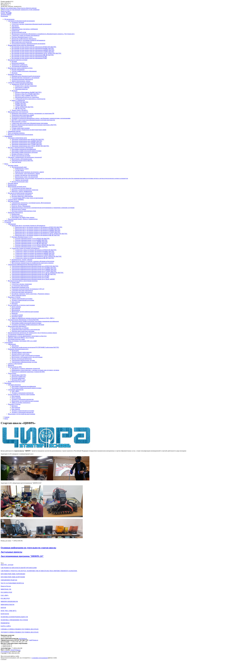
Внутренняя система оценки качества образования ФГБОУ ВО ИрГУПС (34, 47)
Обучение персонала (14, 384)
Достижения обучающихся (20, 66)
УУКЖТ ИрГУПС (20, 105)
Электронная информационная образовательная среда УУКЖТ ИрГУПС (34, 271)
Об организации (9, 19)
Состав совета (19, 170)
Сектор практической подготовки (22, 298)
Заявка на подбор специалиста (21, 402)
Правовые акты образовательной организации (26, 76)
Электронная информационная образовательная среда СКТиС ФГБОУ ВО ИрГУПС (38, 272)
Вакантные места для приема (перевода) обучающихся (28, 40)
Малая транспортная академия (21, 155)
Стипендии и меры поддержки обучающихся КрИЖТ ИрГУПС (34, 251)
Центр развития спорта (19, 295)
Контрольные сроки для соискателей (26, 177)
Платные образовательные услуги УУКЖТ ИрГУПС (31, 246)
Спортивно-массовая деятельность (22, 290)
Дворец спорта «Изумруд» (20, 110)
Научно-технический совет (20, 181)
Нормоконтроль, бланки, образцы (22, 259)
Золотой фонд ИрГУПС (19, 375)
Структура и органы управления (22, 284)
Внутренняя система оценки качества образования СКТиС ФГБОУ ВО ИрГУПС (36, 53)
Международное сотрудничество (22, 42)
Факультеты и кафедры (22, 87)
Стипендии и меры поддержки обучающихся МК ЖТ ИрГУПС (34, 258)
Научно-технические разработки (22, 194)
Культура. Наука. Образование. (21, 206)
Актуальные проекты (11, 552)
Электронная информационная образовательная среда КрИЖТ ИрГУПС (34, 267)
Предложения (16, 308)
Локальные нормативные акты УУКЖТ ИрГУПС (27, 144)
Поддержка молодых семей (16, 339)
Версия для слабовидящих (9, 8)
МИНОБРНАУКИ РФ (7, 604)
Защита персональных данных (21, 81)
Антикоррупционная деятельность (22, 79)
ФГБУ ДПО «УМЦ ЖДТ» (9, 610)
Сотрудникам (8, 342)
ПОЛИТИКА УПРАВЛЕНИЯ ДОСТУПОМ (14, 620)
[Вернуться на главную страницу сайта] (20, 9)
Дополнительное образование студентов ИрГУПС (23, 319)
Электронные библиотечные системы (23, 360)
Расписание (4, 16)
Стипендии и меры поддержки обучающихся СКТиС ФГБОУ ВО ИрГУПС (38, 256)
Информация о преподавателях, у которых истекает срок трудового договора (35, 370)
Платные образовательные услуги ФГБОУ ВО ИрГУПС (32, 238)
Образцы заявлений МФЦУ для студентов (21, 337)
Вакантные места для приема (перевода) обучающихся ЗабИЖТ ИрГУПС (37, 230)
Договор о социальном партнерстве (23, 393)
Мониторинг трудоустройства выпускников (25, 311)
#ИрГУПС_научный (7, 564)
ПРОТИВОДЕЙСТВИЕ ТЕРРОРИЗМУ (13, 574)
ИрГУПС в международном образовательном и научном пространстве (33, 120)
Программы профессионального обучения (25, 152)
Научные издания (13, 201)
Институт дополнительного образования (20, 147)
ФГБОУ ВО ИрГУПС (21, 102)
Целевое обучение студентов (20, 154)
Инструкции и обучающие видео (22, 159)
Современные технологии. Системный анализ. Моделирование (31, 203)
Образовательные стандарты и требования (25, 29)
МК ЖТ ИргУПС (20, 108)
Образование (16, 27)
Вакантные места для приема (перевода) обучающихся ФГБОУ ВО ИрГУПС (38, 227)
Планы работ (16, 282)
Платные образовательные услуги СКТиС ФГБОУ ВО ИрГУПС (35, 245)
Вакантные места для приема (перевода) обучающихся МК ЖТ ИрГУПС (37, 235)
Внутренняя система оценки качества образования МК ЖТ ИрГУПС (33, 55)
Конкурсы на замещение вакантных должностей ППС (28, 371)
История (14, 61)
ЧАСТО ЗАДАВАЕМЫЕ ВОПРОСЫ (12, 583)
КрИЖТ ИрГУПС (20, 103)
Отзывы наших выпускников (21, 128)
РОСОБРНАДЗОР (6, 592)
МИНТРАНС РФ (6, 589)
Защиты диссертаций (21, 180)
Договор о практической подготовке (23, 300)
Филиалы (14, 73)
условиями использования (39, 658)
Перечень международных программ (23, 331)
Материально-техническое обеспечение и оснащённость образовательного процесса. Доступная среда (43, 34)
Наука (6, 164)
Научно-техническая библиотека (22, 358)
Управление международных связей (23, 115)
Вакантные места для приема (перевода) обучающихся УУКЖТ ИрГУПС (37, 232)
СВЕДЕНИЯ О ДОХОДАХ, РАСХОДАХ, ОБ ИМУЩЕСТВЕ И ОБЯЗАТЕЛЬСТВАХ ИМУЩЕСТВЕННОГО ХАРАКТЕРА (39, 571)
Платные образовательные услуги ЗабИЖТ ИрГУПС (31, 242)
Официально (12, 224)
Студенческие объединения (20, 285)
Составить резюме (17, 315)
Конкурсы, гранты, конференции (22, 191)
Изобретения (15, 214)
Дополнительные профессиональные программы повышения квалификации (35, 321)
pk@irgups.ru (23, 638)
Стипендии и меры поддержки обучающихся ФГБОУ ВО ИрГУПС (36, 250)
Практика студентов (14, 297)
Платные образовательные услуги (22, 37)
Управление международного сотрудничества (26, 329)
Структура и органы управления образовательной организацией (31, 24)
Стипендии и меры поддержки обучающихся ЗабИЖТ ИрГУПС (35, 253)
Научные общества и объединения (22, 196)
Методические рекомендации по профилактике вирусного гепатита (32, 263)
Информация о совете (22, 168)
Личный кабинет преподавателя (21, 352)
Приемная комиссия (21, 89)
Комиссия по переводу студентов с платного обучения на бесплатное (33, 261)
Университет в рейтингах (19, 64)
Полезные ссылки (17, 126)
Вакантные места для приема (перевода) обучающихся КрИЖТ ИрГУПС (37, 229)
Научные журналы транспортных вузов (24, 211)
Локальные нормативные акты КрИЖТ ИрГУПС (27, 142)
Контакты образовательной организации (20, 134)
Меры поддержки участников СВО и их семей (22, 341)
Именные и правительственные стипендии (25, 190)
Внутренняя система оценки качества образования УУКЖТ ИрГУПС (33, 51)
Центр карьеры (16, 306)
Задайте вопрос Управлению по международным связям (29, 129)
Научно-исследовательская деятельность (20, 193)
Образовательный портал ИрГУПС (22, 160)
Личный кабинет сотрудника (20, 354)
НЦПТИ (3, 607)
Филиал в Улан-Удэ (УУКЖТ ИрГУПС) (27, 94)
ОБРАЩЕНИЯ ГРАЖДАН (9, 580)
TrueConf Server (16, 162)
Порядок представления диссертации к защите (29, 172)
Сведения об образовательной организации (21, 21)
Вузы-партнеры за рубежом (20, 328)
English (3, 13)
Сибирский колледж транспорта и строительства (30, 99)
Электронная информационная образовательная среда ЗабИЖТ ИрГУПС (34, 269)
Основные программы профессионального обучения (28, 324)
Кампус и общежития (18, 100)
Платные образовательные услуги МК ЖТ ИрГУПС (31, 243)
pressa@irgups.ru (15, 650)
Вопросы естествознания (19, 204)
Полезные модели (17, 216)
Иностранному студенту (19, 121)
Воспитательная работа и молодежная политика (23, 280)
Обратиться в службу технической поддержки (26, 355)
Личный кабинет (6, 14)
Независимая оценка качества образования (21, 45)
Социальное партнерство (15, 389)
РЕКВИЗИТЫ (5, 623)
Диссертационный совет (19, 167)
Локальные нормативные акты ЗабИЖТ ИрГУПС (27, 141)
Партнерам (7, 383)
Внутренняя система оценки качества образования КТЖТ (29, 56)
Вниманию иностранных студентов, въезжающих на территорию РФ (33, 113)
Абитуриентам (8, 220)
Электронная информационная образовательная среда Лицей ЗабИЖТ (33, 279)
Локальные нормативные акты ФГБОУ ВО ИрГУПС (28, 139)
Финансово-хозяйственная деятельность (24, 38)
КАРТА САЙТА (6, 626)
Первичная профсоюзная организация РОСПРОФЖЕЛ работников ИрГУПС (35, 347)
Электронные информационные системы (24, 362)
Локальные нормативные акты (17, 138)
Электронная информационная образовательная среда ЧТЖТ (30, 277)
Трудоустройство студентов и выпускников (21, 305)
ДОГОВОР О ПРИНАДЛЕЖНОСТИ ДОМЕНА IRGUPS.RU (20, 632)
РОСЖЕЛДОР (5, 598)
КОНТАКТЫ (5, 614)
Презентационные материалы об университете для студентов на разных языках (32, 332)
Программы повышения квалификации (24, 149)
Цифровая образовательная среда (18, 349)
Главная (6, 417)
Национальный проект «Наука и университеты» (23, 219)
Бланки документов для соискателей (26, 175)
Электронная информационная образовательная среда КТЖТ (30, 276)
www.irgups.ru (5, 651)
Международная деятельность (17, 326)
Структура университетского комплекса (20, 82)
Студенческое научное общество (21, 188)
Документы (15, 25)
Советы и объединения (15, 363)
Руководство (15, 30)
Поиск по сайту (5, 11)
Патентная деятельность (15, 212)
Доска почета (12, 373)
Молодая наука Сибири (19, 209)
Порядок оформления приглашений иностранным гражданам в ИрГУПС (34, 125)
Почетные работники (18, 378)
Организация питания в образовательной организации (28, 43)
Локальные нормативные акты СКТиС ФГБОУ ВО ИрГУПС (30, 146)
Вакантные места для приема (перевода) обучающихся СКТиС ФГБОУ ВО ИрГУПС (41, 233)
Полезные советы (17, 316)
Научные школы (13, 183)
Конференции (12, 185)
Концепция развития (18, 63)
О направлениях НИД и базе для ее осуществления (27, 198)
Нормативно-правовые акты (20, 287)
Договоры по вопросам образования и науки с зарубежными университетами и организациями (41, 118)
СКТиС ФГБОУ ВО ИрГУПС (24, 107)
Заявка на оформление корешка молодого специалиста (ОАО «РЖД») (33, 318)
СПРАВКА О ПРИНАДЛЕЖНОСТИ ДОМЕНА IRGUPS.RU (20, 629)
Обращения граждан (14, 131)
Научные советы (13, 165)
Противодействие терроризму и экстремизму (25, 77)
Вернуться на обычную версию (27, 8)
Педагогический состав (19, 32)
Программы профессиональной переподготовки (26, 151)
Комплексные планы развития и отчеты (20, 68)
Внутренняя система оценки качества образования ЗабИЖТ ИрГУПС (33, 50)
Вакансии (15, 313)
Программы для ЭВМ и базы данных (23, 217)
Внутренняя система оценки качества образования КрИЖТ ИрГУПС (33, 48)
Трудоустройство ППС (15, 367)
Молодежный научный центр (17, 186)
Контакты (15, 303)
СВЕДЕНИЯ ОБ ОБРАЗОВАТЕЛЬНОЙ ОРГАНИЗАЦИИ (19, 567)
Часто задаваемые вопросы (16, 133)
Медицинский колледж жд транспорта (27, 97)
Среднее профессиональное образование (24, 71)
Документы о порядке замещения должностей (26, 368)
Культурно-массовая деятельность (22, 292)
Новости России (6, 586)
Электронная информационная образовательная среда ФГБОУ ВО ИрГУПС (35, 266)
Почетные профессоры (19, 376)
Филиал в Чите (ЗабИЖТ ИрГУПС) (26, 95)
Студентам (7, 222)
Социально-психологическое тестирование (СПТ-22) (28, 289)
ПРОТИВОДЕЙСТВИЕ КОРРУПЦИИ (13, 577)
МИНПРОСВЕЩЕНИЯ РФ (9, 601)
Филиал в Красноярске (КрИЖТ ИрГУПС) (28, 92)
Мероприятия (16, 310)
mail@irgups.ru (33, 640)
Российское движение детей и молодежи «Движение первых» (31, 293)
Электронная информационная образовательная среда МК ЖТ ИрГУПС (34, 274)
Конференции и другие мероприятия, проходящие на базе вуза (27, 336)
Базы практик (16, 302)
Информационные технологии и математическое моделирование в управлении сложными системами (43, 207)
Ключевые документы (15, 74)
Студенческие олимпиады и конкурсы (19, 334)
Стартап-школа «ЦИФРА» (16, 199)
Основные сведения (18, 22)
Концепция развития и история (17, 60)
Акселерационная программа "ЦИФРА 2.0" (22, 556)
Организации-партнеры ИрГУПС (22, 116)
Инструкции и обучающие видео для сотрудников (27, 357)
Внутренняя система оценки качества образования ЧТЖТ (29, 58)
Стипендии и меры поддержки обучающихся (25, 35)
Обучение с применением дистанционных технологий (25, 157)
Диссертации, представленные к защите (27, 173)
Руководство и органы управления (26, 86)
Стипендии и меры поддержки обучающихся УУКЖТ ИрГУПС (35, 255)
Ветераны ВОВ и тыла (19, 380)
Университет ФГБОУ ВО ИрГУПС (22, 84)
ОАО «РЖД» (15, 391)
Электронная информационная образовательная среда (24, 264)
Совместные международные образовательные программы (30, 123)
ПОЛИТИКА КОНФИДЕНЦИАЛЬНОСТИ (14, 617)
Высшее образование (18, 69)
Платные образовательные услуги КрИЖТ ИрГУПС (31, 240)
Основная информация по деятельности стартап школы (28, 547)
